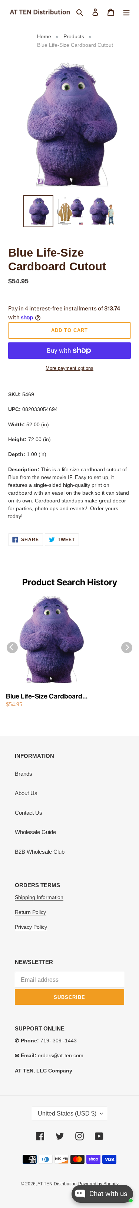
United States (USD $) (67, 1113)
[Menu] (126, 12)
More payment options (69, 368)
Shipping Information (39, 897)
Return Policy (30, 912)
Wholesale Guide (35, 832)
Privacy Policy (31, 927)
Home (44, 36)
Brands (23, 774)
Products (73, 36)
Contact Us (28, 813)
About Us (26, 793)
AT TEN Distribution (57, 1183)
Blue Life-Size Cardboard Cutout (44, 696)
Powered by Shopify (98, 1183)
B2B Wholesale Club (39, 852)
